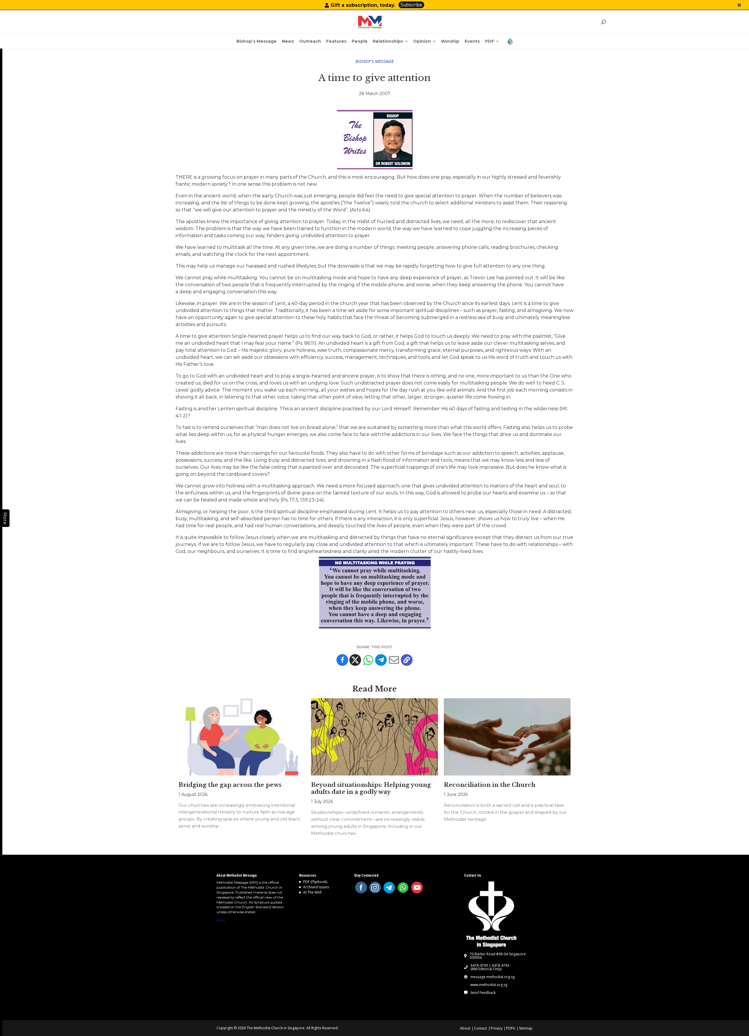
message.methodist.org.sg (492, 977)
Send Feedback (483, 992)
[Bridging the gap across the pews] (241, 736)
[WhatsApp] (403, 887)
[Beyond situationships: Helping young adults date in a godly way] (374, 737)
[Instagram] (375, 887)
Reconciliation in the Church (489, 784)
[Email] (394, 660)
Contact (480, 1028)
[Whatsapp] (368, 660)
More (221, 920)
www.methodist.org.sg (488, 985)
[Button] (739, 5)
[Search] (603, 22)
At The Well (312, 892)
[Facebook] (342, 660)
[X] (355, 660)
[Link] (370, 22)
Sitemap (525, 1028)
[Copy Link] (407, 660)
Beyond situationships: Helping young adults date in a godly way (371, 788)
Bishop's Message (374, 61)
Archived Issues (316, 887)
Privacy (496, 1028)
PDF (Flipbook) (315, 881)
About (465, 1028)
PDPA (510, 1028)
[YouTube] (417, 887)
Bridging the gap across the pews (229, 784)
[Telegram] (381, 660)
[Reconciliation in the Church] (507, 737)
